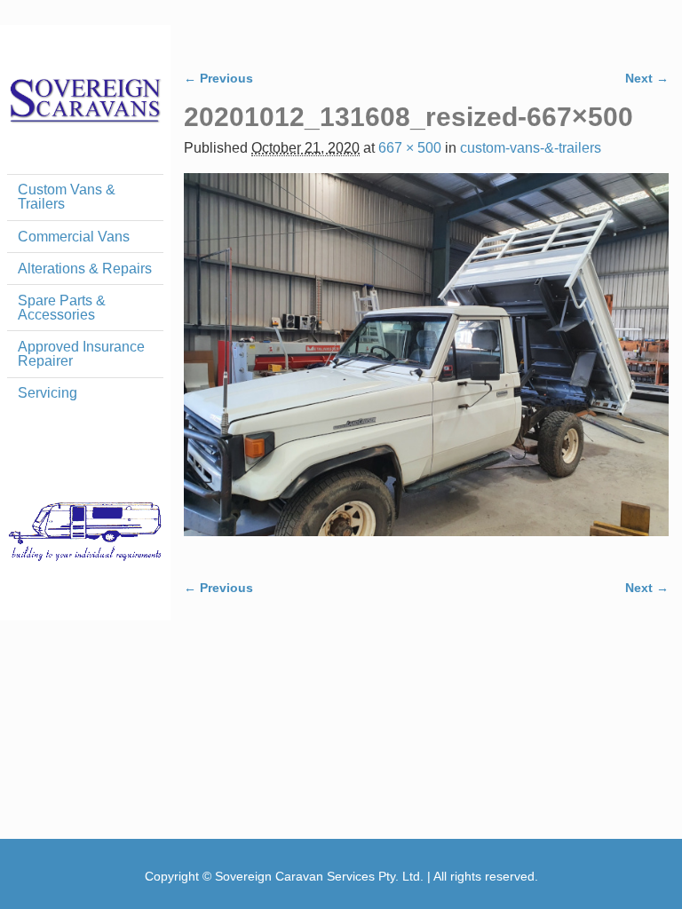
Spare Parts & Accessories (62, 307)
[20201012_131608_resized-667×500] (426, 365)
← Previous (218, 78)
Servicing (47, 392)
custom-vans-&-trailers (530, 147)
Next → (647, 78)
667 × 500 (409, 147)
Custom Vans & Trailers (66, 196)
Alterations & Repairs (85, 268)
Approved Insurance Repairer (81, 353)
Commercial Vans (74, 236)
